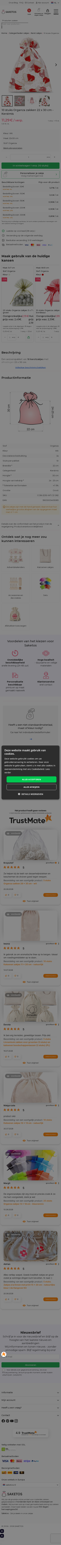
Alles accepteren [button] (31, 779)
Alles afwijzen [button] (32, 787)
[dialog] (30, 772)
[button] (30, 794)
